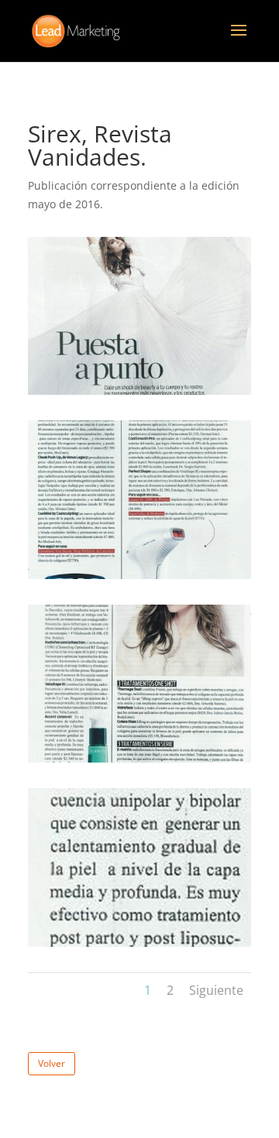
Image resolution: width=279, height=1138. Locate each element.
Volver (51, 1063)
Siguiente (216, 990)
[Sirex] (139, 394)
